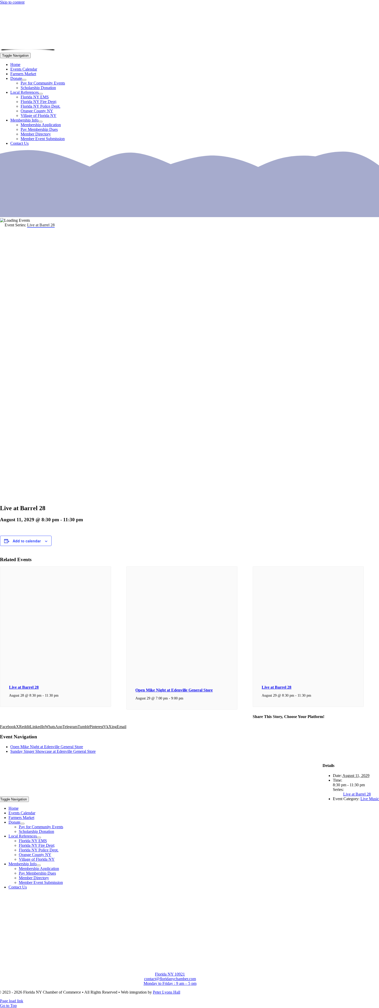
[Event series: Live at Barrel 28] (61, 695)
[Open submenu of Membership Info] (40, 121)
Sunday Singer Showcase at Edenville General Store (53, 751)
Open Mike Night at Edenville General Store (174, 690)
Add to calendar (27, 540)
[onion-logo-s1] (28, 46)
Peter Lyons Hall (166, 992)
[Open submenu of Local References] (41, 94)
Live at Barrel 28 (24, 687)
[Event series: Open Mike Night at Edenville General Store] (186, 698)
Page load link (11, 1001)
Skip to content (12, 2)
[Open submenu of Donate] (24, 80)
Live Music (369, 799)
